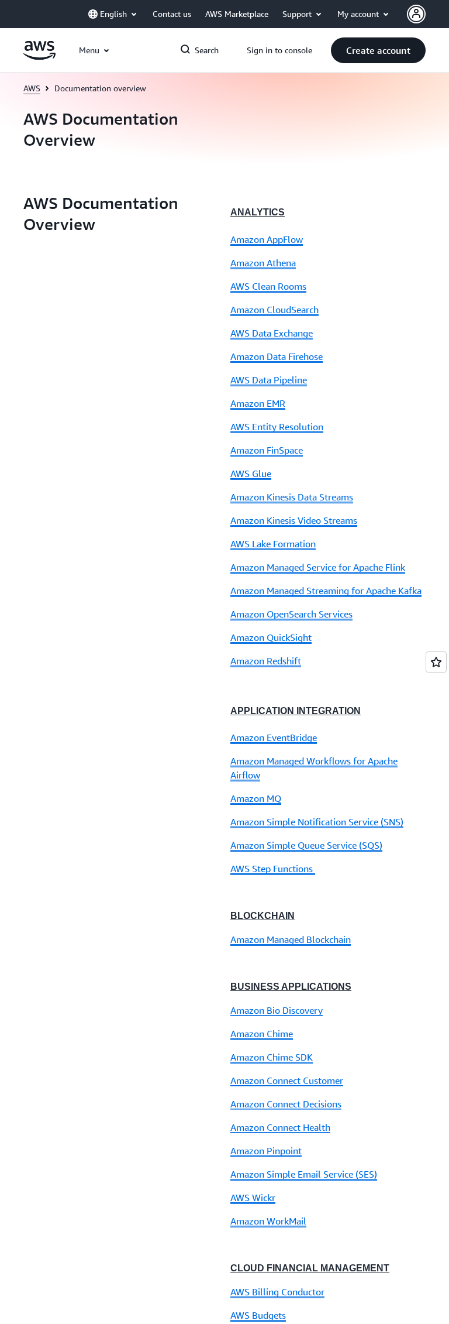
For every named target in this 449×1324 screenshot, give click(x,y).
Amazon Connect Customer (286, 1080)
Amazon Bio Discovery (276, 1010)
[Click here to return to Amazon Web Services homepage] (39, 56)
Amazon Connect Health (280, 1127)
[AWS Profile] (416, 14)
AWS (31, 88)
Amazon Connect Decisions (285, 1104)
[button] (378, 50)
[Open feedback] (436, 662)
